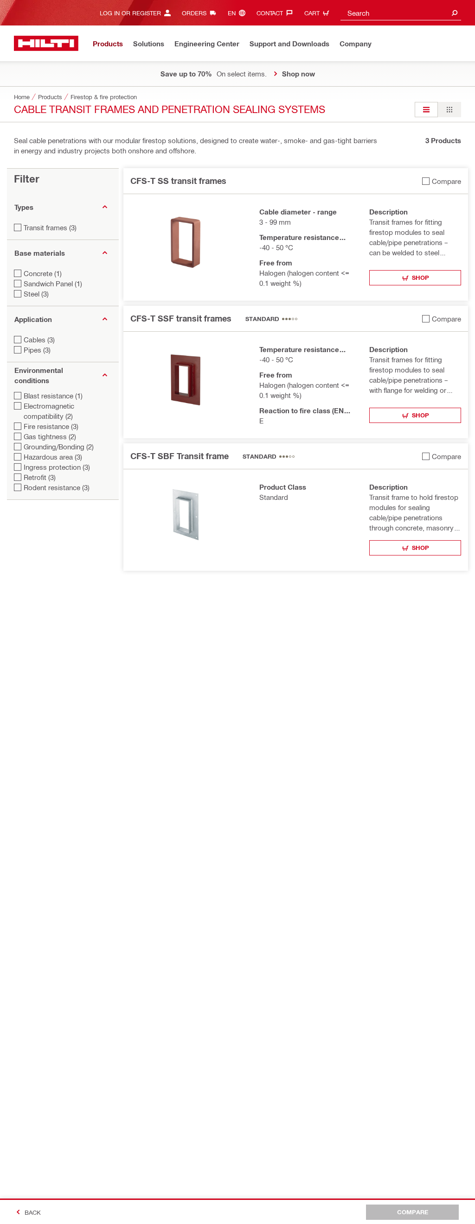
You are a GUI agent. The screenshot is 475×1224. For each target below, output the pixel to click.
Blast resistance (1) (53, 395)
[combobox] (400, 12)
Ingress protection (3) (57, 467)
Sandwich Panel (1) (53, 283)
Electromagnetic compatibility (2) (49, 411)
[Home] (46, 43)
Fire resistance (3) (51, 426)
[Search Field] (454, 12)
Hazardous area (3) (53, 457)
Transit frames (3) (50, 227)
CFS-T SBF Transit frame (179, 456)
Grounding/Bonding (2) (59, 446)
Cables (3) (39, 339)
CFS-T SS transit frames (178, 181)
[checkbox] (441, 181)
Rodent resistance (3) (57, 487)
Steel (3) (36, 294)
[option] (426, 109)
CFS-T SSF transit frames (180, 318)
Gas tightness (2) (50, 436)
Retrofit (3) (40, 477)
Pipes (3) (37, 350)
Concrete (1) (43, 273)
